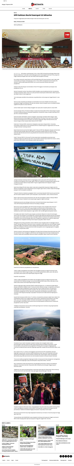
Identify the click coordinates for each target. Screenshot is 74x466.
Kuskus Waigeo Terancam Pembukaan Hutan (8, 444)
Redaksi (70, 460)
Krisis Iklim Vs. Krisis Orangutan (45, 447)
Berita (30, 8)
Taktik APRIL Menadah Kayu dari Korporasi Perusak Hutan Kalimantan (27, 450)
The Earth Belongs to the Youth (63, 438)
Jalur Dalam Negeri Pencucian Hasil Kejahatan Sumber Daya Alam (45, 445)
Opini (44, 8)
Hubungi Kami (63, 460)
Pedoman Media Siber (54, 460)
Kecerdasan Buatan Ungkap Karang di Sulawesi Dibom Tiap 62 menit (10, 451)
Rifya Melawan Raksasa (61, 441)
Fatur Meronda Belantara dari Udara (63, 443)
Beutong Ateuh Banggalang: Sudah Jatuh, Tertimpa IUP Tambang (26, 447)
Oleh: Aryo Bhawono (18, 24)
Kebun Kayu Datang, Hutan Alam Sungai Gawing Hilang (27, 443)
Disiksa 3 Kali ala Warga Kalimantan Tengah (7, 447)
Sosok (50, 8)
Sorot (37, 8)
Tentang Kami (45, 460)
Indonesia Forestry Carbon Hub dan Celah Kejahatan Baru (45, 441)
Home (23, 8)
